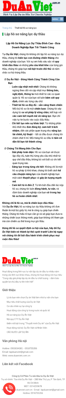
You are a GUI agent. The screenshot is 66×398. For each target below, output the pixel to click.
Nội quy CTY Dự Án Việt (18, 319)
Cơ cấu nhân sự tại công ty (19, 306)
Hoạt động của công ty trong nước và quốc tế (28, 310)
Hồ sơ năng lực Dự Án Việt (19, 315)
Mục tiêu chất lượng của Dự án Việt (23, 302)
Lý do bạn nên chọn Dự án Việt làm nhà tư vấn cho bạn (32, 297)
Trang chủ (7, 28)
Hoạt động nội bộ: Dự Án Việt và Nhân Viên (27, 328)
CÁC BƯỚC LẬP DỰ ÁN (17, 332)
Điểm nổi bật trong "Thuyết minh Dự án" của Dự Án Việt (33, 323)
